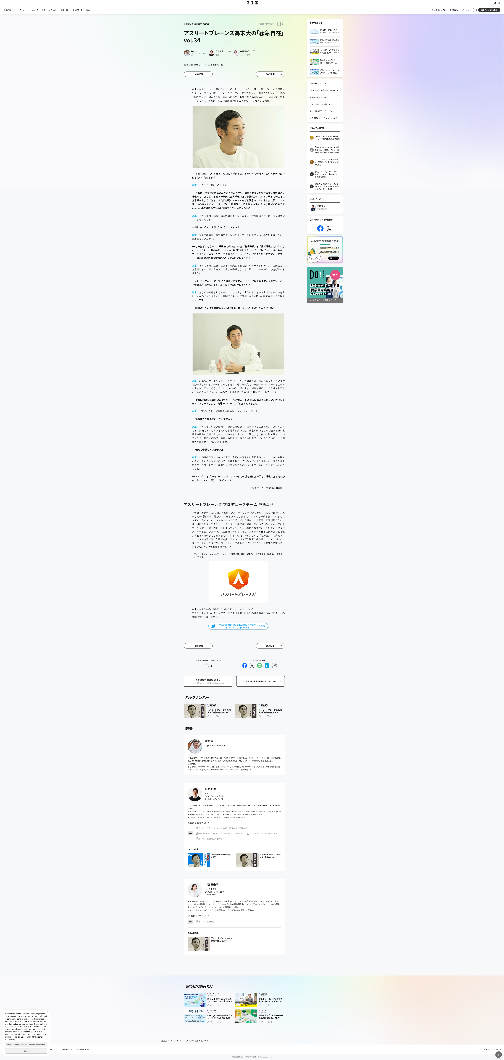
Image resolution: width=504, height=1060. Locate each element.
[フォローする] (230, 51)
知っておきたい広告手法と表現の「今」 (324, 90)
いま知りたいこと (316, 83)
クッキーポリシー (83, 1049)
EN (499, 3)
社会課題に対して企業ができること (323, 118)
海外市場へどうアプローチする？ (323, 111)
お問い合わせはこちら (491, 1049)
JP (495, 3)
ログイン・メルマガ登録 (489, 10)
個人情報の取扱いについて (50, 1049)
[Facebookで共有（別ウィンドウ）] (244, 665)
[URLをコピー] (274, 665)
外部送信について (68, 1049)
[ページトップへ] (498, 1054)
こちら (214, 616)
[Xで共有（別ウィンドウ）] (252, 665)
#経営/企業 (188, 65)
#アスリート (198, 65)
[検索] (475, 10)
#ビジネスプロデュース (214, 65)
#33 (204, 173)
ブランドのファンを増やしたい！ (321, 104)
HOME (164, 1040)
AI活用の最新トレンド (318, 97)
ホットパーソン (316, 199)
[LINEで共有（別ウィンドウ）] (259, 665)
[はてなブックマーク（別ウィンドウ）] (266, 665)
